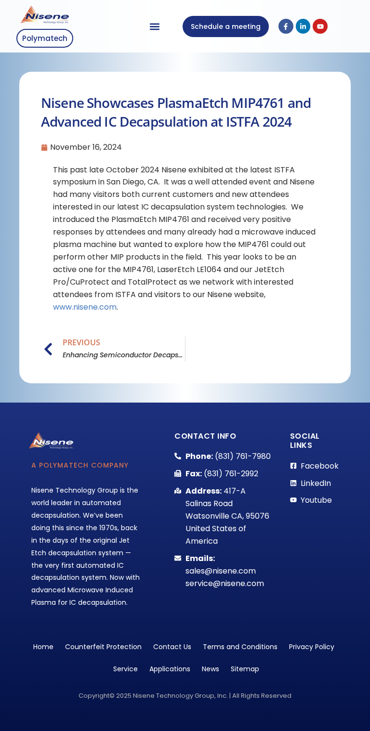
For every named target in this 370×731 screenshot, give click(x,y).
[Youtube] (320, 26)
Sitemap (245, 669)
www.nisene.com (85, 307)
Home (43, 647)
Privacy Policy (311, 647)
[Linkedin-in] (303, 26)
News (210, 669)
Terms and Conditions (240, 647)
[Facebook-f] (285, 26)
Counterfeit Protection (103, 647)
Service (125, 669)
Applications (169, 669)
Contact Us (172, 647)
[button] (155, 26)
